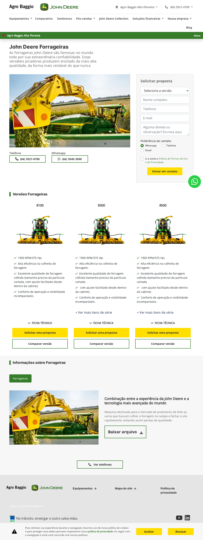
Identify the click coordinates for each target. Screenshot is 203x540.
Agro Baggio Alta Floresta (137, 7)
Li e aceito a (166, 160)
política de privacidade (100, 531)
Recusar (180, 531)
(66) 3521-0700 (179, 7)
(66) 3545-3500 (72, 159)
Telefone (171, 145)
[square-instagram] (162, 517)
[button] (16, 110)
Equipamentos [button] (19, 18)
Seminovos (64, 18)
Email (148, 150)
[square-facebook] (171, 517)
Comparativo (44, 18)
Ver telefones (102, 464)
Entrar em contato (164, 171)
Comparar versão (40, 344)
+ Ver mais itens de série (94, 312)
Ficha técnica (42, 323)
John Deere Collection (113, 18)
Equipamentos (83, 488)
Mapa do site (123, 488)
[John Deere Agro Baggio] (43, 7)
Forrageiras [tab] (20, 378)
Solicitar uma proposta (40, 332)
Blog (189, 27)
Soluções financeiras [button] (147, 18)
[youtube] (180, 517)
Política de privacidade (169, 490)
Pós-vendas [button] (84, 18)
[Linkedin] (189, 517)
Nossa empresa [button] (178, 18)
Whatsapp (150, 145)
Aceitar (149, 531)
